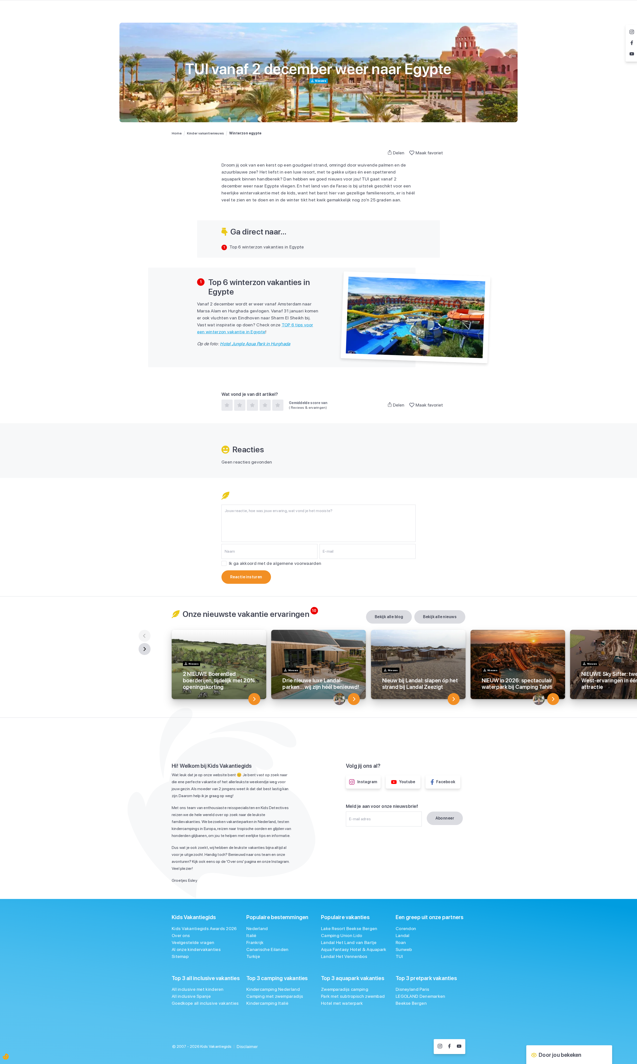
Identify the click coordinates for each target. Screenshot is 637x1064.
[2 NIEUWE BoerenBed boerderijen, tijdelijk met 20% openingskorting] (254, 699)
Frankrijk (255, 942)
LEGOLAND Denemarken (420, 996)
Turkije (253, 956)
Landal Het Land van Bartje (349, 942)
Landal (403, 935)
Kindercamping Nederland (273, 989)
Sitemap (180, 956)
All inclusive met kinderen (198, 989)
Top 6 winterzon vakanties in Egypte (266, 246)
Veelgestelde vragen (193, 942)
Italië (251, 935)
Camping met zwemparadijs (274, 996)
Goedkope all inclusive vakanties (205, 1003)
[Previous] (145, 636)
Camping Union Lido (341, 935)
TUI (399, 956)
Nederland (257, 928)
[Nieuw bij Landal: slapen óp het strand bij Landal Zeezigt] (454, 699)
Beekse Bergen (411, 1003)
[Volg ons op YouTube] (459, 1046)
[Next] (145, 649)
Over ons (181, 935)
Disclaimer (247, 1046)
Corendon (406, 928)
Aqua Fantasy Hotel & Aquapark (353, 949)
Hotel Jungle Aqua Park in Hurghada (255, 343)
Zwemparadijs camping (344, 989)
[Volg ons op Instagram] (440, 1046)
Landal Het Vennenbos (344, 956)
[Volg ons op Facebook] (449, 1046)
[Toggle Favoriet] (412, 153)
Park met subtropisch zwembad (353, 996)
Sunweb (404, 949)
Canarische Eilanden (267, 949)
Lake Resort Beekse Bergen (349, 928)
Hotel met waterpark (342, 1003)
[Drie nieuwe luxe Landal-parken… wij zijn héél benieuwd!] (354, 699)
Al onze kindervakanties (196, 949)
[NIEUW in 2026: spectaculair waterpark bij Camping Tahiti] (553, 699)
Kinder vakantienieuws (205, 133)
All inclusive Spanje (191, 996)
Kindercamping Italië (267, 1003)
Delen (398, 152)
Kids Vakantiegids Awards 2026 (204, 928)
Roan (401, 942)
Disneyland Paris (412, 989)
